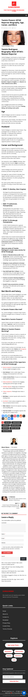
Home (4, 611)
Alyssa (14, 28)
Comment (3, 522)
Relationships (19, 651)
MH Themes (22, 695)
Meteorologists (15, 425)
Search (3, 556)
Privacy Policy (6, 623)
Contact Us (6, 617)
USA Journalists (7, 431)
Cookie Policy (6, 626)
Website (3, 542)
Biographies (8, 651)
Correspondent (16, 422)
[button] (26, 15)
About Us (5, 614)
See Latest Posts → (14, 645)
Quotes (9, 655)
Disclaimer (5, 620)
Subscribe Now (14, 681)
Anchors (7, 422)
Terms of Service (7, 629)
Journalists (6, 425)
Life (14, 660)
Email (2, 538)
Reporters (5, 428)
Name (3, 534)
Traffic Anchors (15, 428)
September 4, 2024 (7, 28)
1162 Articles (14, 447)
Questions (18, 655)
